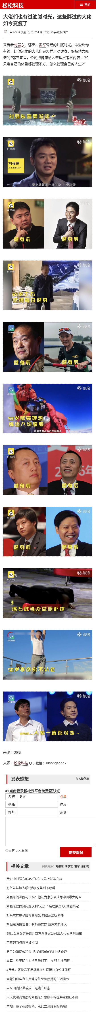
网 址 (11, 812)
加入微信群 (82, 779)
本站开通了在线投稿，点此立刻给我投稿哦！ (37, 1006)
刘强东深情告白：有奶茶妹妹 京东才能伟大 (36, 924)
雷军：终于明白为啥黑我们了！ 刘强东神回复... (39, 961)
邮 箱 (11, 804)
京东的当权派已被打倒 (22, 942)
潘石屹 (85, 866)
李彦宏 (69, 866)
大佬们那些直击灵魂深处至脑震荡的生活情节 (37, 979)
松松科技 (13, 5)
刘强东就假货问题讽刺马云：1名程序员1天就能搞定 (42, 906)
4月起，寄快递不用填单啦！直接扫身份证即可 (38, 970)
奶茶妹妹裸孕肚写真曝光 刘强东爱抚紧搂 (35, 915)
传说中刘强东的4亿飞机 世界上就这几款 (34, 879)
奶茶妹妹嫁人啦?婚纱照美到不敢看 (30, 888)
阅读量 (18, 32)
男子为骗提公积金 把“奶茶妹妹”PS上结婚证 (36, 951)
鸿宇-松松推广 (59, 32)
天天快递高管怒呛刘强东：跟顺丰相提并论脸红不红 (42, 997)
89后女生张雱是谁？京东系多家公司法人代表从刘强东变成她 (44, 933)
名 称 (11, 796)
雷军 (42, 45)
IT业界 (39, 32)
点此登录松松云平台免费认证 (34, 791)
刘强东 (19, 45)
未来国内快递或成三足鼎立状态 (28, 988)
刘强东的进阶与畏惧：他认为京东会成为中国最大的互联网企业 (44, 897)
